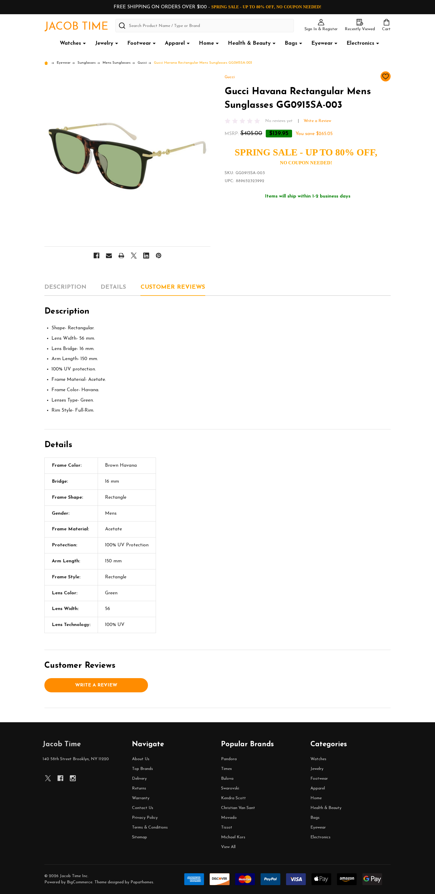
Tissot (226, 827)
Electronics (360, 43)
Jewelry (104, 43)
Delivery (139, 778)
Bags (291, 43)
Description (65, 287)
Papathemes (141, 882)
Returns (139, 788)
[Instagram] (72, 778)
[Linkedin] (146, 255)
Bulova (227, 778)
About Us (140, 759)
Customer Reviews (173, 287)
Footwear (139, 43)
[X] (133, 255)
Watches (70, 43)
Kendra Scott (233, 798)
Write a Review (317, 121)
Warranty (140, 798)
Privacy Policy (145, 818)
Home (206, 43)
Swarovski (230, 788)
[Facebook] (96, 255)
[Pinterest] (158, 255)
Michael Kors (233, 837)
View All (228, 847)
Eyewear (322, 43)
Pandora (229, 759)
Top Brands (142, 769)
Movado (229, 818)
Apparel (175, 43)
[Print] (121, 255)
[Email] (109, 255)
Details (113, 287)
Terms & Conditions (150, 827)
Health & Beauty (249, 43)
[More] (84, 43)
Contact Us (142, 808)
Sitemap (139, 837)
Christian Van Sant (238, 808)
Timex (226, 769)
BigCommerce (79, 882)
